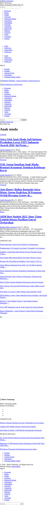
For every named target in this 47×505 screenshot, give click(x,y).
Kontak (7, 69)
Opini (6, 35)
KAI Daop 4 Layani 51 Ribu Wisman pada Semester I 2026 (20, 292)
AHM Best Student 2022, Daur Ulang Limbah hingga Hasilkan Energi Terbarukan (21, 219)
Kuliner (7, 39)
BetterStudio (16, 466)
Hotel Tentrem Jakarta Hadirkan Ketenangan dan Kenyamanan (21, 282)
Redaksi (7, 71)
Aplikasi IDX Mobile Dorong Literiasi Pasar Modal (18, 427)
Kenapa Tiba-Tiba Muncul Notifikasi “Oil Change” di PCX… (21, 261)
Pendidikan (8, 23)
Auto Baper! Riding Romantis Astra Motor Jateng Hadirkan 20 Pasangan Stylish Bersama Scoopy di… (21, 192)
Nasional (7, 17)
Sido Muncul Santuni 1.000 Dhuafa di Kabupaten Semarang (21, 430)
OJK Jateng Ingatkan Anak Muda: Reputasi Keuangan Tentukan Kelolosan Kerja (22, 167)
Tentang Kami (9, 73)
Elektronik (8, 29)
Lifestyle (7, 33)
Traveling (7, 37)
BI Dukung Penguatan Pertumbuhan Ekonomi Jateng (18, 449)
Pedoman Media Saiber (12, 77)
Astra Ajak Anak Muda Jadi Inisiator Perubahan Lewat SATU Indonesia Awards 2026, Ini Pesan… (21, 142)
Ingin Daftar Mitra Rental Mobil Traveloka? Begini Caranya (20, 258)
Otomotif (7, 25)
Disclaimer (8, 75)
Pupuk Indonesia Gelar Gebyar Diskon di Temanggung (19, 244)
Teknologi (7, 27)
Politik (6, 15)
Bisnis (6, 13)
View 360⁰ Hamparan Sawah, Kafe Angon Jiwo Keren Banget (21, 307)
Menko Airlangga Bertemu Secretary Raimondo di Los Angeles (22, 423)
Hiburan (7, 31)
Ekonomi (7, 11)
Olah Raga (8, 21)
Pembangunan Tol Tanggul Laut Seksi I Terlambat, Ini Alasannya (22, 248)
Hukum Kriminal (10, 19)
